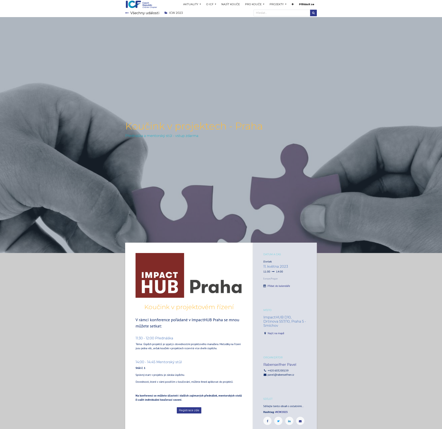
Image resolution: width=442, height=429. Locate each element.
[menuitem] (230, 4)
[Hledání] (313, 13)
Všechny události (144, 13)
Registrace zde (189, 410)
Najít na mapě (276, 333)
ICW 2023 (176, 13)
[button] (292, 4)
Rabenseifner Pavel (279, 365)
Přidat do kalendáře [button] (278, 286)
